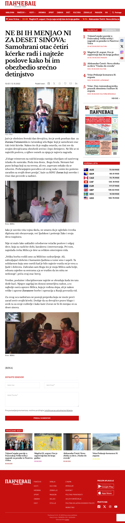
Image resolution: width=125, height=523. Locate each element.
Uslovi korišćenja (73, 499)
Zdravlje (88, 12)
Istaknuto (110, 30)
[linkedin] (76, 83)
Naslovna (10, 12)
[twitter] (54, 83)
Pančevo (21, 12)
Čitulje (53, 503)
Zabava (60, 12)
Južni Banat (104, 80)
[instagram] (110, 506)
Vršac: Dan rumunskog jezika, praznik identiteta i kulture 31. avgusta (102, 88)
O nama (68, 482)
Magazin (98, 12)
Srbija (52, 482)
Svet (68, 12)
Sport (51, 12)
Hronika (42, 12)
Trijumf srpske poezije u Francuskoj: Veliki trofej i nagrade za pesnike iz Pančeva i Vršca (103, 40)
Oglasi (52, 499)
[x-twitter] (104, 506)
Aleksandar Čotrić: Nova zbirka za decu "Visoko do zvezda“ (103, 64)
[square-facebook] (98, 506)
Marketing (70, 507)
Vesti (31, 12)
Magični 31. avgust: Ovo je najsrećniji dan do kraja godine (50, 19)
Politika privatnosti (74, 495)
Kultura (77, 12)
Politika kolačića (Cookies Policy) (80, 503)
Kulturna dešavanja (108, 94)
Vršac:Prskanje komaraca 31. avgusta (101, 76)
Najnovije (92, 30)
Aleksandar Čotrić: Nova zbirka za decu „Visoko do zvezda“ (74, 455)
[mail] (70, 83)
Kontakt (69, 490)
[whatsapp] (59, 83)
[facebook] (48, 83)
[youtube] (115, 506)
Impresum (69, 486)
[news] (19, 441)
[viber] (65, 83)
